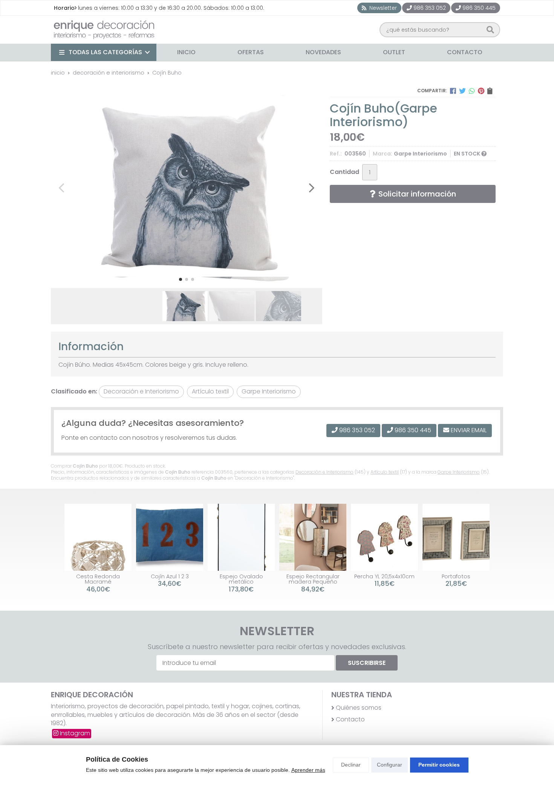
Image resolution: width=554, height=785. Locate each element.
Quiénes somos (358, 708)
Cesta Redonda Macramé (98, 579)
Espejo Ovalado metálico (241, 579)
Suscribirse (367, 662)
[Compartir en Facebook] (453, 91)
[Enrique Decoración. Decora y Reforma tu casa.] (104, 29)
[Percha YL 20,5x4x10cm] (384, 537)
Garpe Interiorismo (459, 472)
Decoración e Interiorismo (324, 472)
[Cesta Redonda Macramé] (98, 537)
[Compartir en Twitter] (462, 91)
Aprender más (308, 770)
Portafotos (456, 576)
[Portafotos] (456, 537)
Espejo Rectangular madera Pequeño (313, 579)
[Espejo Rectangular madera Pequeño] (312, 537)
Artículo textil (384, 472)
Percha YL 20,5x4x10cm (384, 576)
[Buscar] (490, 30)
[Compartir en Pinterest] (481, 91)
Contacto (350, 719)
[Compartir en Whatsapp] (472, 91)
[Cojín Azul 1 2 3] (169, 537)
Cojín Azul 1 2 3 (170, 576)
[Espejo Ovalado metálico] (241, 537)
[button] (180, 279)
